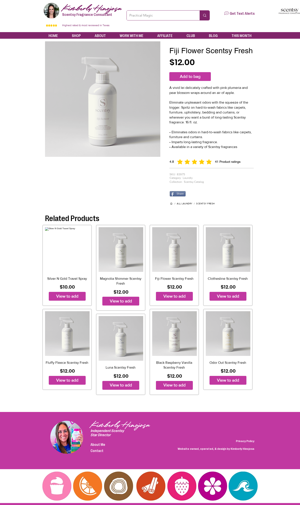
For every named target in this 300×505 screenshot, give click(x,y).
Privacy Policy (245, 441)
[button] (226, 13)
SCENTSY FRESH (205, 203)
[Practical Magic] (205, 15)
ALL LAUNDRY (184, 203)
